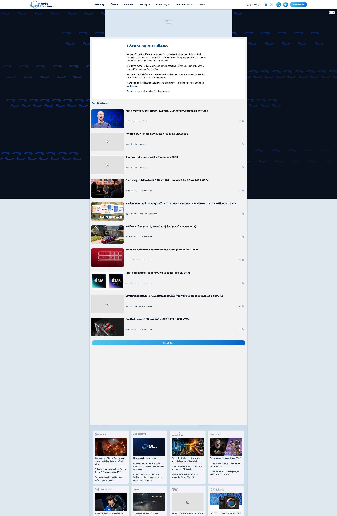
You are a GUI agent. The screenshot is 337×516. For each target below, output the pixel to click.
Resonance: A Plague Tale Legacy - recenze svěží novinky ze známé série (110, 461)
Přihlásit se (298, 5)
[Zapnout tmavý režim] (285, 4)
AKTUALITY (148, 77)
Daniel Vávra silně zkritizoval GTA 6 (225, 458)
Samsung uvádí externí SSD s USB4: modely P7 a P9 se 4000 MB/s (167, 180)
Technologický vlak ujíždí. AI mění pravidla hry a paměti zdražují (186, 459)
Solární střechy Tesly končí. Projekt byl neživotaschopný (161, 226)
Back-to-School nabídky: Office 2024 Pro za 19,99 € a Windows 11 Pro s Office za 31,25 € (181, 203)
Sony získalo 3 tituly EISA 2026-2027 (225, 513)
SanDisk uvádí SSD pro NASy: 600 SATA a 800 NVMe (158, 319)
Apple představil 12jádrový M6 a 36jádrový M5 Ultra (158, 272)
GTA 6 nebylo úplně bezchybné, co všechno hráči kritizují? (224, 472)
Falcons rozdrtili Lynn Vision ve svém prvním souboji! (108, 478)
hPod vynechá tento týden (144, 458)
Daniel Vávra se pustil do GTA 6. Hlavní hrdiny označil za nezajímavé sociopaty (148, 466)
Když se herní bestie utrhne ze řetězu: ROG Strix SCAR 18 (185, 475)
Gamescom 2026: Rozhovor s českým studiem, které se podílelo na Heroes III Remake (148, 477)
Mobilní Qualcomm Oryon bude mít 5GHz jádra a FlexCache (162, 249)
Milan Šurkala (131, 121)
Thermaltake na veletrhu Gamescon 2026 (152, 157)
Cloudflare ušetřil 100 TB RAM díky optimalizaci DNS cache (187, 467)
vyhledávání (132, 86)
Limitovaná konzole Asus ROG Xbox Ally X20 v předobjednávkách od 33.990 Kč (174, 295)
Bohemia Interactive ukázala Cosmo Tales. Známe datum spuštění (110, 470)
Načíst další (168, 343)
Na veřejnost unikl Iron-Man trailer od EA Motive (225, 464)
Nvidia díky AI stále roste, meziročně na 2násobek (157, 133)
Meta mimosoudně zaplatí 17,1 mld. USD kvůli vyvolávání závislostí (167, 110)
